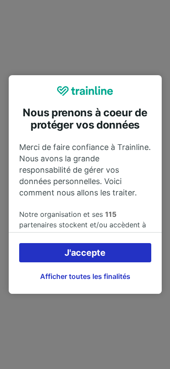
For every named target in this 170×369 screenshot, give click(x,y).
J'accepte (85, 252)
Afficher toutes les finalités (85, 276)
